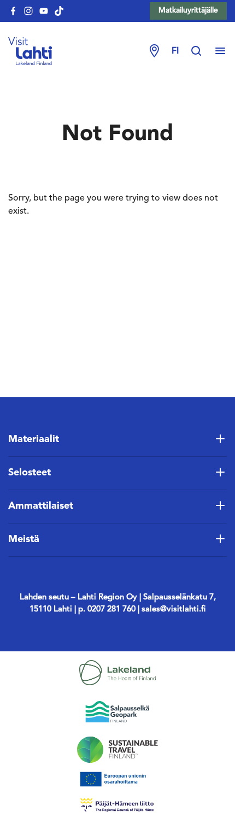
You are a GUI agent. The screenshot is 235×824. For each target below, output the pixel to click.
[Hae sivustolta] (202, 51)
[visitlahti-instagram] (28, 10)
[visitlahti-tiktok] (59, 10)
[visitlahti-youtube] (44, 10)
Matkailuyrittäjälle (188, 10)
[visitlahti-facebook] (13, 10)
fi (175, 51)
